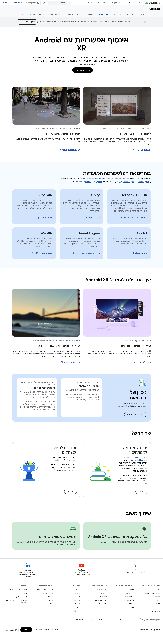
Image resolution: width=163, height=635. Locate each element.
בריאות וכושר (129, 597)
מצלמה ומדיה (129, 600)
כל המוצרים (80, 620)
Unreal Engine (128, 182)
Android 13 (76, 604)
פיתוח (103, 3)
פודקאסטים (156, 611)
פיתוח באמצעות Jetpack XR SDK (133, 218)
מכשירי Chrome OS (36, 14)
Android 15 (76, 597)
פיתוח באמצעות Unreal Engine (86, 253)
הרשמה (26, 630)
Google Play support (20, 597)
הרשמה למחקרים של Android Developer (16, 601)
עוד (91, 3)
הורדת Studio (48, 600)
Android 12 (76, 607)
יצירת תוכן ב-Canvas (142, 150)
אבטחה (157, 597)
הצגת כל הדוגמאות (135, 414)
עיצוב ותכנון (118, 3)
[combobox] (59, 3)
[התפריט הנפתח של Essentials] (129, 2)
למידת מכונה (129, 593)
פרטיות (131, 604)
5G (132, 607)
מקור (158, 600)
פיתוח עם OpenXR (45, 218)
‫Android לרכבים (72, 14)
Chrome (122, 620)
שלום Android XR (88, 386)
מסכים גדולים (102, 590)
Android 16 (76, 593)
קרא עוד (141, 491)
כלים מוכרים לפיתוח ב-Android (92, 179)
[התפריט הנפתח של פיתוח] (98, 2)
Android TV (88, 14)
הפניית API (49, 597)
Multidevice (154, 9)
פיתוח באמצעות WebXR (42, 253)
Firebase (112, 620)
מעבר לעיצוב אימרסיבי (141, 362)
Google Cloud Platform (96, 620)
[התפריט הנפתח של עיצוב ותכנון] (111, 2)
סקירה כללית (155, 14)
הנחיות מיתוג (143, 630)
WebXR (88, 182)
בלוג (158, 607)
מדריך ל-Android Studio (45, 590)
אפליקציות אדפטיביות (135, 14)
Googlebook (55, 14)
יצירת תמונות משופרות (70, 150)
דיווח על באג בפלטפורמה (18, 590)
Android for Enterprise (152, 593)
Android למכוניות (101, 600)
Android (157, 590)
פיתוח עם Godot (140, 253)
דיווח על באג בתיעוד (20, 593)
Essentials (136, 3)
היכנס (5, 3)
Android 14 (76, 600)
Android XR (103, 14)
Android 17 (76, 590)
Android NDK (48, 604)
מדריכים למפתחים (47, 593)
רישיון (151, 630)
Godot (140, 182)
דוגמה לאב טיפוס (44, 388)
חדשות (158, 604)
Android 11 (76, 611)
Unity (148, 182)
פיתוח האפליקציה (82, 70)
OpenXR (99, 182)
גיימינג (132, 590)
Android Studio (16, 3)
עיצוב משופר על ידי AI (70, 362)
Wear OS (117, 14)
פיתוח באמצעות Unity (90, 218)
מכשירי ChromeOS (100, 597)
